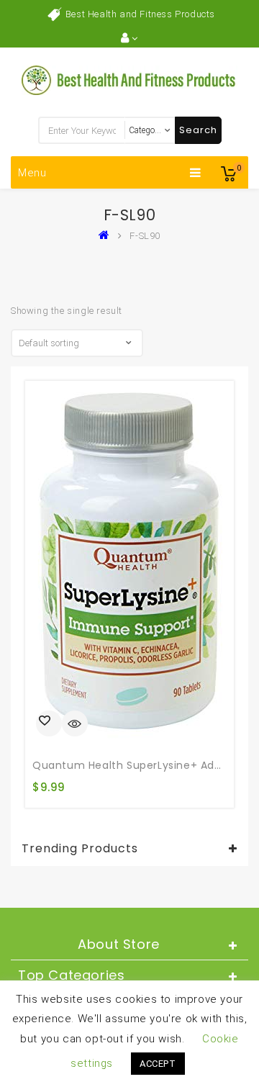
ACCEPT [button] (158, 1063)
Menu (32, 172)
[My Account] (129, 38)
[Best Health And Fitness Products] (107, 235)
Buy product (49, 723)
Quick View (75, 725)
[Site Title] (129, 79)
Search (198, 130)
